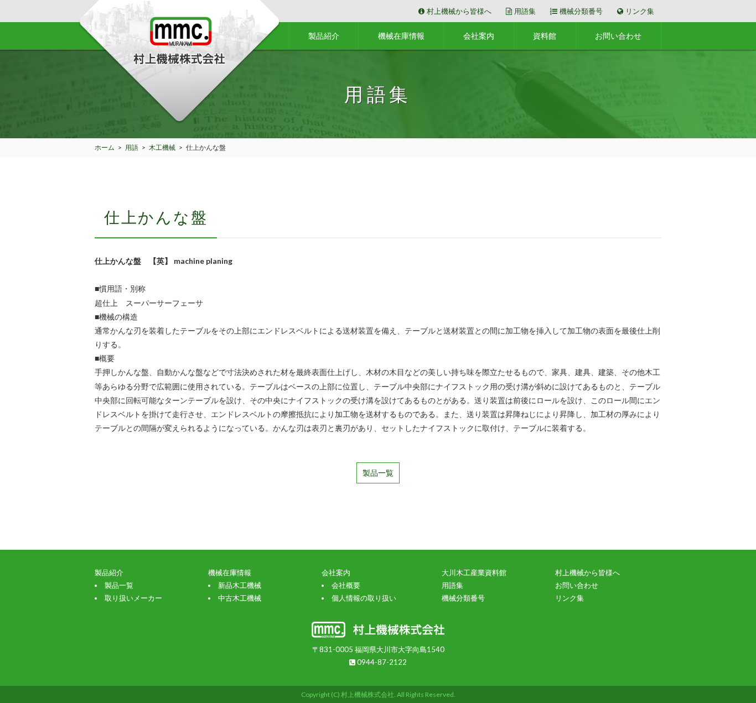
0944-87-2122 (381, 662)
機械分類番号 (581, 11)
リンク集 (639, 11)
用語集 (525, 11)
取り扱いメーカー (133, 597)
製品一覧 (378, 472)
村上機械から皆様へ (459, 11)
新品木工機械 (239, 585)
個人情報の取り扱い (364, 597)
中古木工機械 (239, 597)
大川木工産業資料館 (474, 572)
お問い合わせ (618, 35)
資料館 (544, 35)
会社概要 (346, 585)
